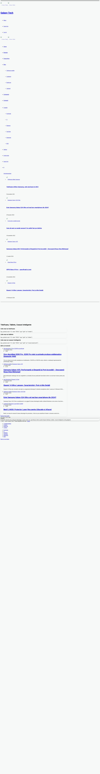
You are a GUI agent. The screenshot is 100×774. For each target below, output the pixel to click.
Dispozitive (6, 58)
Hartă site (6, 426)
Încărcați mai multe (5, 415)
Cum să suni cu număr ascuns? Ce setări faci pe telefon (24, 228)
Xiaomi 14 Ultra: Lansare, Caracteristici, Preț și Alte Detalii (24, 290)
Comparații (6, 94)
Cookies (5, 425)
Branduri (6, 52)
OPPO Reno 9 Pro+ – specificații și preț (18, 269)
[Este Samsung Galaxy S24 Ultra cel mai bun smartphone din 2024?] (13, 200)
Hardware (8, 82)
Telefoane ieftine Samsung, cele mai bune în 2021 (22, 187)
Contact (5, 427)
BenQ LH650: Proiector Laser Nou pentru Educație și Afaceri (28, 409)
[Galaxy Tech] (8, 39)
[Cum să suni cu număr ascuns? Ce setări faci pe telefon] (13, 220)
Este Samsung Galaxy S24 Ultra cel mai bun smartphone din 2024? (27, 207)
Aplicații (8, 88)
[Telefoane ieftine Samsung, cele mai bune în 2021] (13, 179)
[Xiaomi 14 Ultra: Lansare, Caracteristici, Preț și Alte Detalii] (10, 283)
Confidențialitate (7, 423)
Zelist (28, 421)
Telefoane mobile (10, 70)
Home (5, 46)
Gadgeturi (8, 76)
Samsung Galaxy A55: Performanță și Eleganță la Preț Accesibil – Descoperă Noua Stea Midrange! (37, 249)
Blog (5, 64)
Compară (6, 100)
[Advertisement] (44, 312)
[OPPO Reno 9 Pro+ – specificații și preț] (11, 262)
